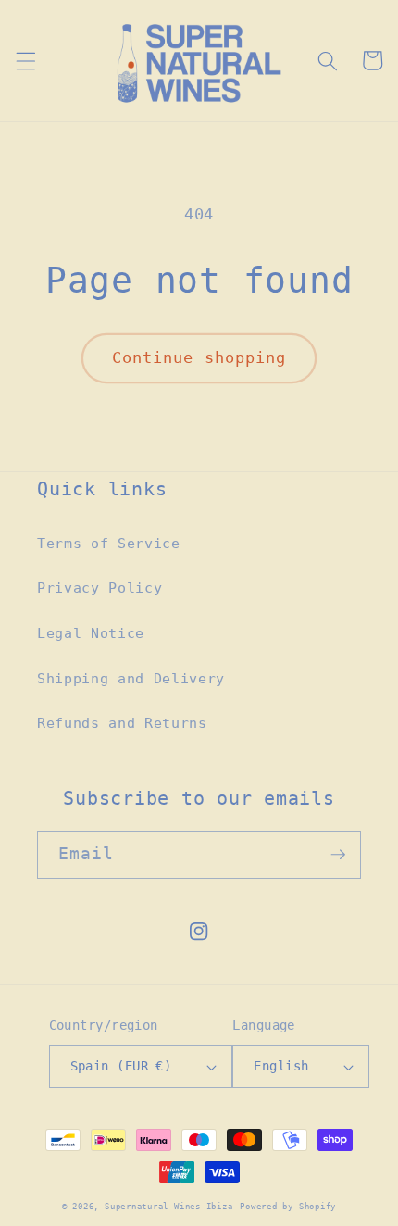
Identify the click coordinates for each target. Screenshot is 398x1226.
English (281, 1065)
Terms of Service (108, 543)
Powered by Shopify (288, 1206)
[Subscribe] (338, 855)
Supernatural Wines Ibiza (168, 1206)
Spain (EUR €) (121, 1065)
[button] (25, 60)
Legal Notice (90, 633)
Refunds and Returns (122, 723)
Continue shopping (199, 358)
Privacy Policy (99, 588)
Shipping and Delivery (131, 678)
